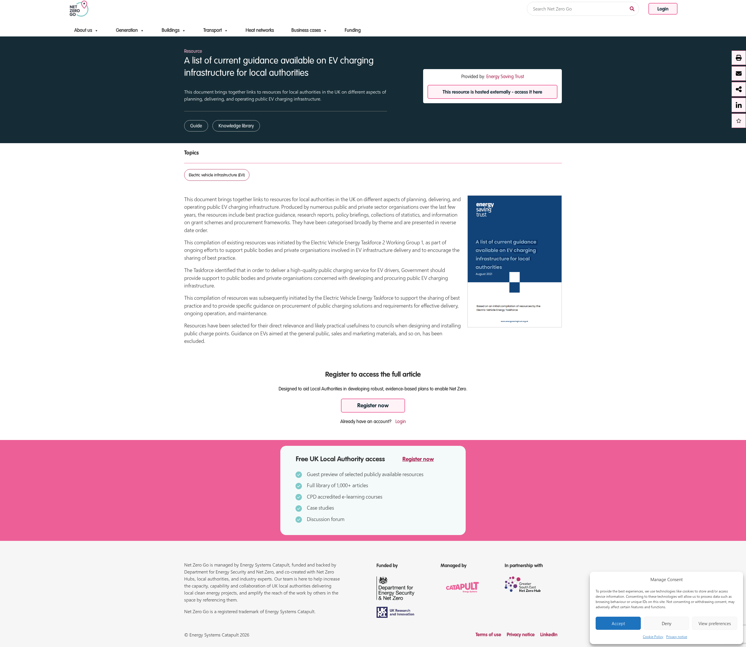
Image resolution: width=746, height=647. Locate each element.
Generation (127, 30)
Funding (353, 30)
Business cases (306, 30)
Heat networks (260, 30)
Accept (618, 623)
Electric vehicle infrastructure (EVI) (217, 175)
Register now (373, 405)
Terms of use (488, 635)
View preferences (715, 623)
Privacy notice (676, 636)
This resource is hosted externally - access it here (492, 92)
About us (83, 30)
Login (662, 9)
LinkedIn (548, 635)
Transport (212, 30)
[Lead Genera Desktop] (79, 8)
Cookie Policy (653, 636)
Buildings (171, 30)
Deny (666, 623)
